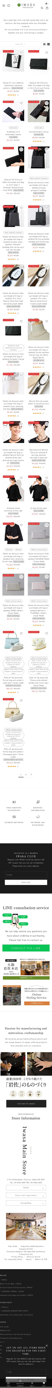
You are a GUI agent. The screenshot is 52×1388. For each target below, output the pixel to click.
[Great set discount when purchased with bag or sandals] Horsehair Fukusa (13, 358)
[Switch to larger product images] (44, 44)
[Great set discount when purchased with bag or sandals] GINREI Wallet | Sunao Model (13, 610)
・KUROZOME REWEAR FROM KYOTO (14, 1311)
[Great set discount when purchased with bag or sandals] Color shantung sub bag (13, 405)
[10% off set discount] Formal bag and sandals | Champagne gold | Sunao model (13, 754)
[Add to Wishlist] (21, 53)
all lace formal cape (39, 509)
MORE (26, 1187)
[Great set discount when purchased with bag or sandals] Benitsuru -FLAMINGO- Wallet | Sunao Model (38, 611)
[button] (47, 3)
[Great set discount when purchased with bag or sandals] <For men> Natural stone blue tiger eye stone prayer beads (13, 299)
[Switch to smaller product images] (48, 44)
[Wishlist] (8, 6)
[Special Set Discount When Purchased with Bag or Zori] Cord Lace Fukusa (38, 87)
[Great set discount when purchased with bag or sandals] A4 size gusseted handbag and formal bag (38, 239)
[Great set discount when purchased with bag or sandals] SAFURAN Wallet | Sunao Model (38, 558)
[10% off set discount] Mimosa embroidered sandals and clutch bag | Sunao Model (39, 682)
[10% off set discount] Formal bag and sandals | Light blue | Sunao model (13, 681)
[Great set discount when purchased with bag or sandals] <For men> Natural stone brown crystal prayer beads (38, 299)
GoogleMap (26, 1203)
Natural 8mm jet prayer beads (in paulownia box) (38, 403)
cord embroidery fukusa (39, 133)
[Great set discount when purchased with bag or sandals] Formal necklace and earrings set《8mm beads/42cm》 (38, 353)
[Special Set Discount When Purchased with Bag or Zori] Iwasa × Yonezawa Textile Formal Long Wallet (13, 184)
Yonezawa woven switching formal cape (13, 510)
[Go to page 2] (31, 774)
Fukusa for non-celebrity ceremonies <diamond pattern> (13, 85)
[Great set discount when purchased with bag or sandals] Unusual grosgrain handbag (38, 187)
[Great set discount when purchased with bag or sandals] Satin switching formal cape (13, 557)
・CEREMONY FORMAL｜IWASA (12, 1291)
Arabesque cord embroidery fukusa (13, 134)
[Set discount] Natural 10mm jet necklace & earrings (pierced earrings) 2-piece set (39, 455)
